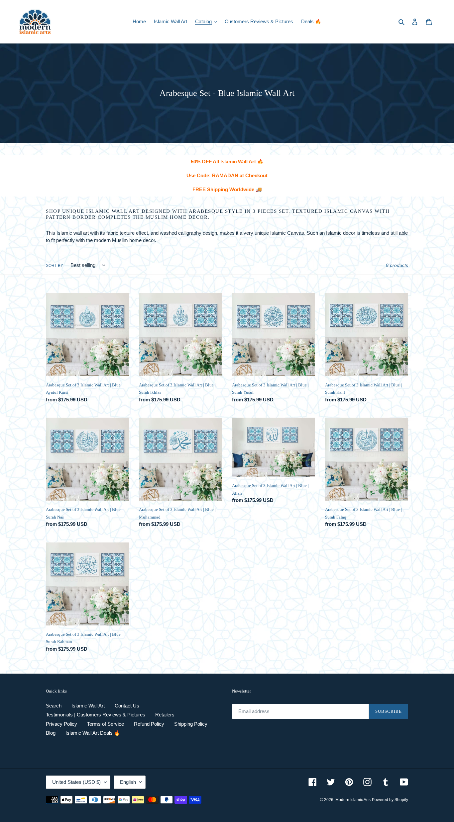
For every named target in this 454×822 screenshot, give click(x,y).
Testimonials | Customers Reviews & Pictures (95, 714)
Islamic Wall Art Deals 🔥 (92, 733)
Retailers (164, 714)
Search (53, 705)
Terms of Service (105, 724)
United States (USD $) (76, 782)
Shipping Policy (190, 724)
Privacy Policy (61, 724)
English (128, 782)
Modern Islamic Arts (353, 799)
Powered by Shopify (390, 799)
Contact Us (127, 705)
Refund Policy (149, 724)
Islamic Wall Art (88, 705)
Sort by (54, 265)
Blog (51, 733)
